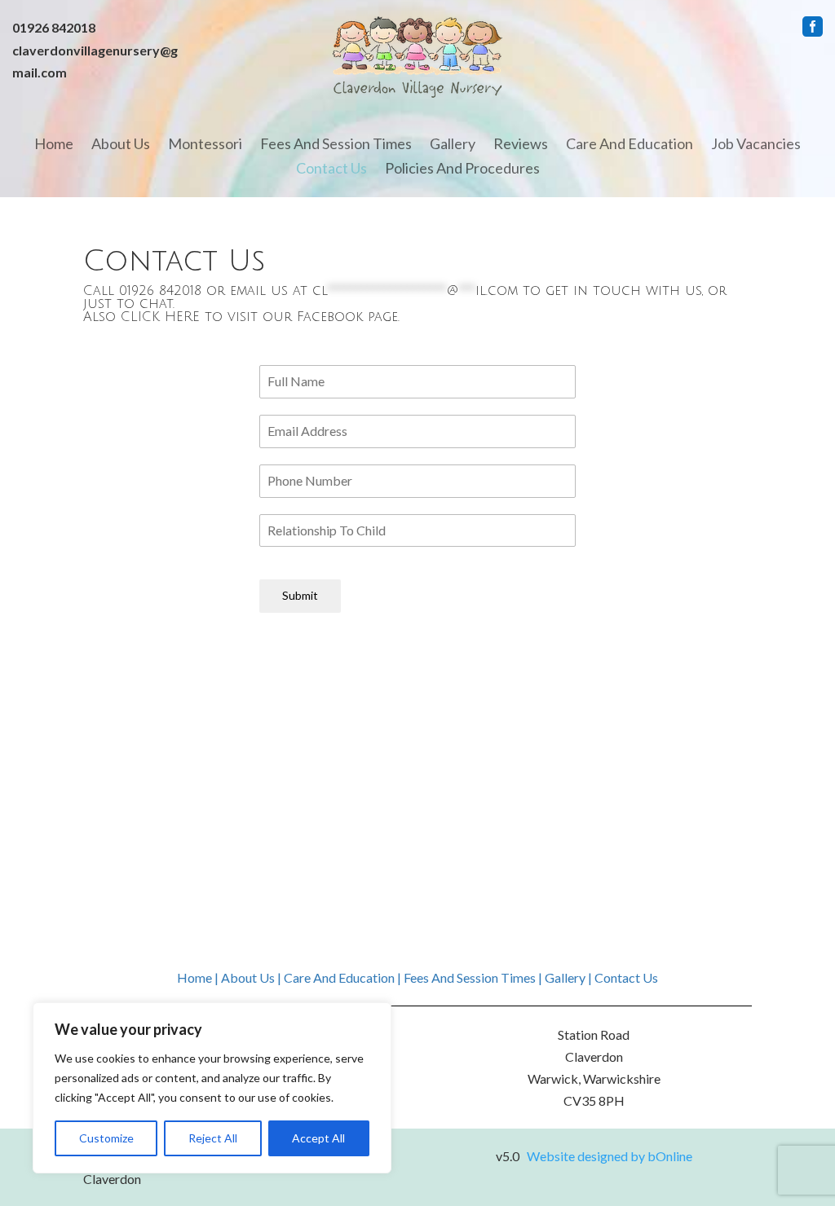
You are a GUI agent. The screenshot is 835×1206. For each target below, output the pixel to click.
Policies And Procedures (462, 169)
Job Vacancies (756, 145)
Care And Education (629, 145)
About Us (120, 145)
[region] (212, 1087)
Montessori (205, 145)
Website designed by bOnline (609, 1156)
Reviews (520, 145)
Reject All (212, 1138)
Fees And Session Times (336, 145)
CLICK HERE (160, 317)
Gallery (452, 145)
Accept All (318, 1138)
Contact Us (331, 169)
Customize (106, 1138)
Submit (300, 595)
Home (53, 145)
